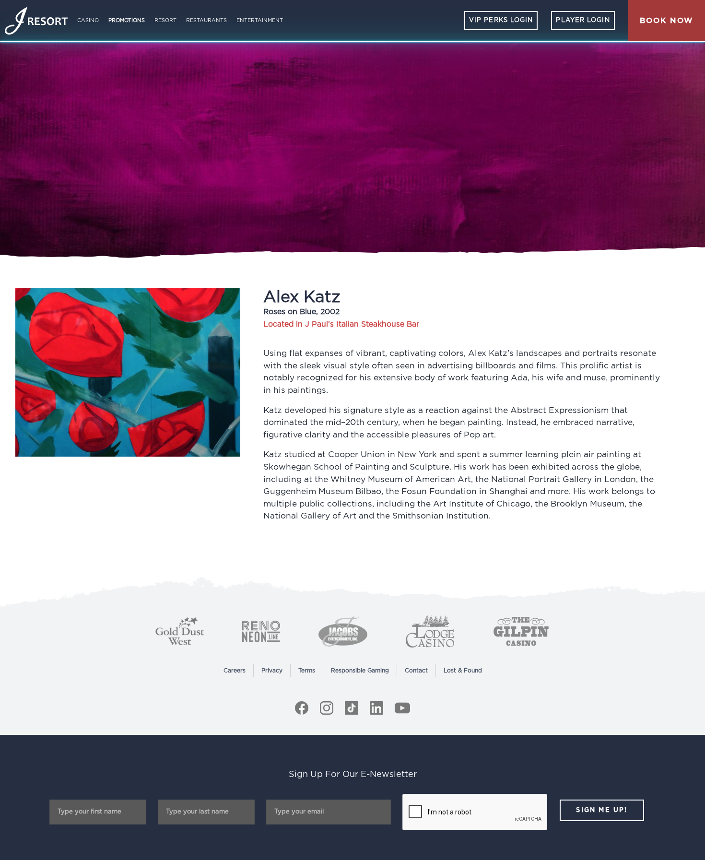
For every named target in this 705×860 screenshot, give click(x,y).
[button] (666, 20)
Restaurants (206, 20)
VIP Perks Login (501, 20)
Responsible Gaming (360, 670)
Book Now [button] (666, 20)
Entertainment (259, 20)
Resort (165, 20)
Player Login (583, 20)
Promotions (126, 20)
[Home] (36, 21)
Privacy (271, 670)
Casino (88, 20)
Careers (234, 670)
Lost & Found (463, 670)
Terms (306, 670)
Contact (416, 670)
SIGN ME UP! (601, 810)
